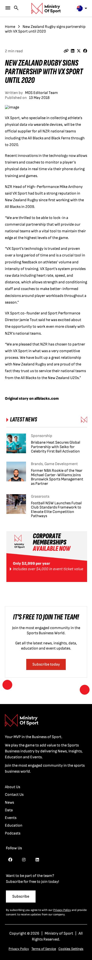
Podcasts (12, 833)
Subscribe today (46, 664)
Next (85, 690)
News (9, 802)
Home (10, 26)
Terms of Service (43, 949)
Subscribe (20, 896)
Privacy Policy (62, 910)
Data (9, 810)
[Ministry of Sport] (46, 8)
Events (10, 817)
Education (13, 825)
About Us (12, 787)
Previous (7, 685)
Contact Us (14, 794)
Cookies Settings (70, 949)
